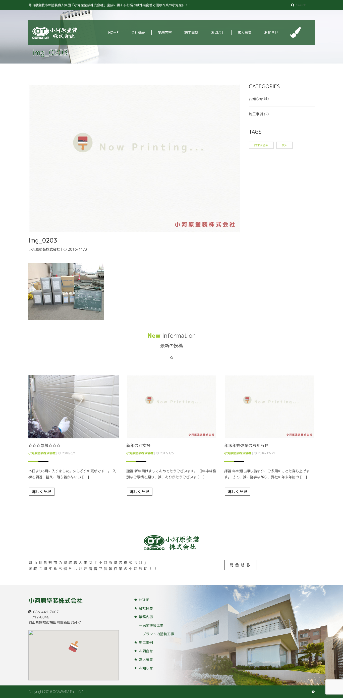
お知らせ (271, 32)
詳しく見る (42, 491)
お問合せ (218, 32)
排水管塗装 (261, 145)
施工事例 (191, 32)
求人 (284, 145)
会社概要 (138, 32)
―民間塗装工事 (151, 625)
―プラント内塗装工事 (156, 633)
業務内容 (165, 32)
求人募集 (245, 32)
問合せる (241, 565)
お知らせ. (146, 668)
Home (113, 32)
